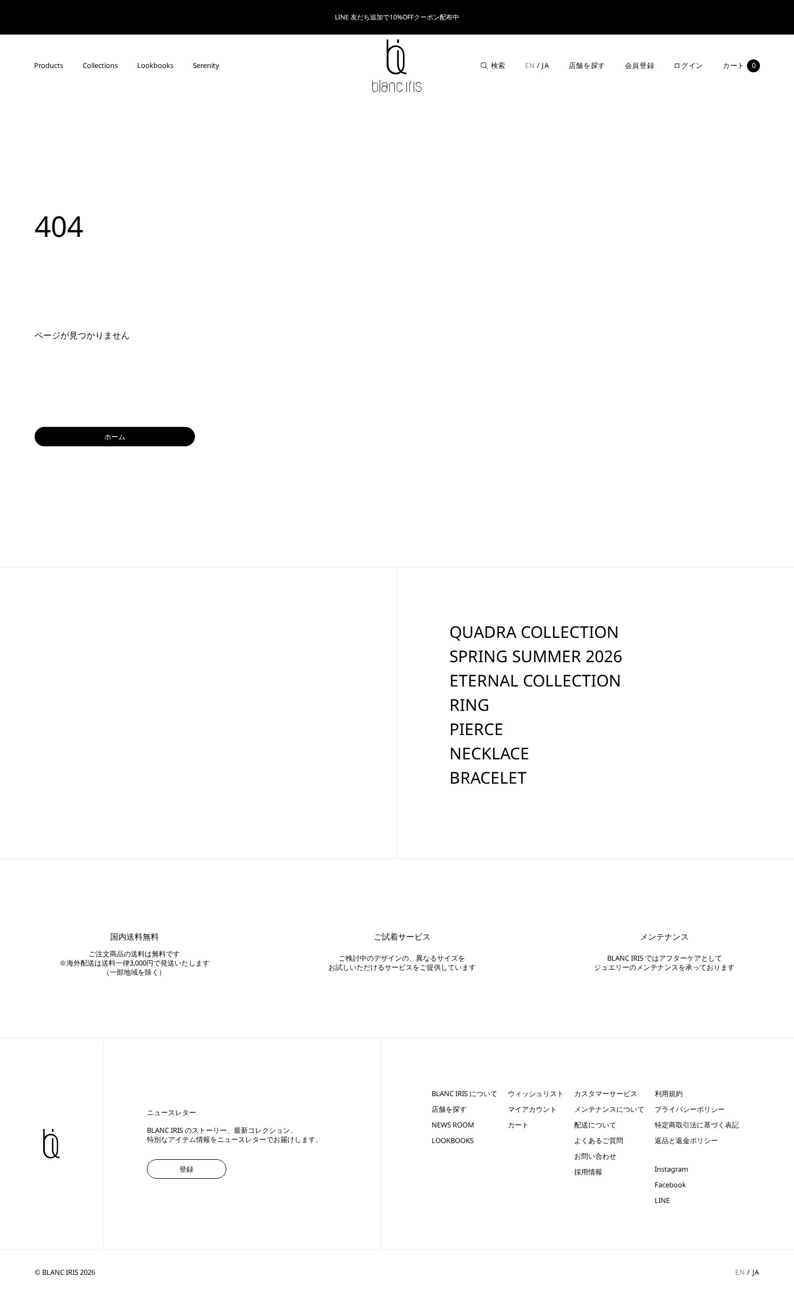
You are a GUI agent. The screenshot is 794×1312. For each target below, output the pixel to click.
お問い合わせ (595, 1156)
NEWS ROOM (453, 1125)
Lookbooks (155, 65)
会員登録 (640, 65)
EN (530, 65)
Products (48, 65)
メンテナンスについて (609, 1109)
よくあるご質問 (598, 1140)
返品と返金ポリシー (686, 1140)
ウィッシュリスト (536, 1093)
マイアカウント (532, 1109)
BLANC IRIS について (464, 1093)
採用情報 (588, 1172)
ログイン (688, 65)
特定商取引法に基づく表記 (697, 1125)
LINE (662, 1200)
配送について (595, 1125)
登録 (186, 1169)
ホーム (114, 436)
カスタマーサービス (605, 1093)
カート (518, 1125)
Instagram (671, 1169)
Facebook (670, 1184)
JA (545, 65)
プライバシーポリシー (690, 1109)
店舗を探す (587, 65)
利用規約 (669, 1093)
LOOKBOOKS (453, 1140)
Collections (100, 65)
